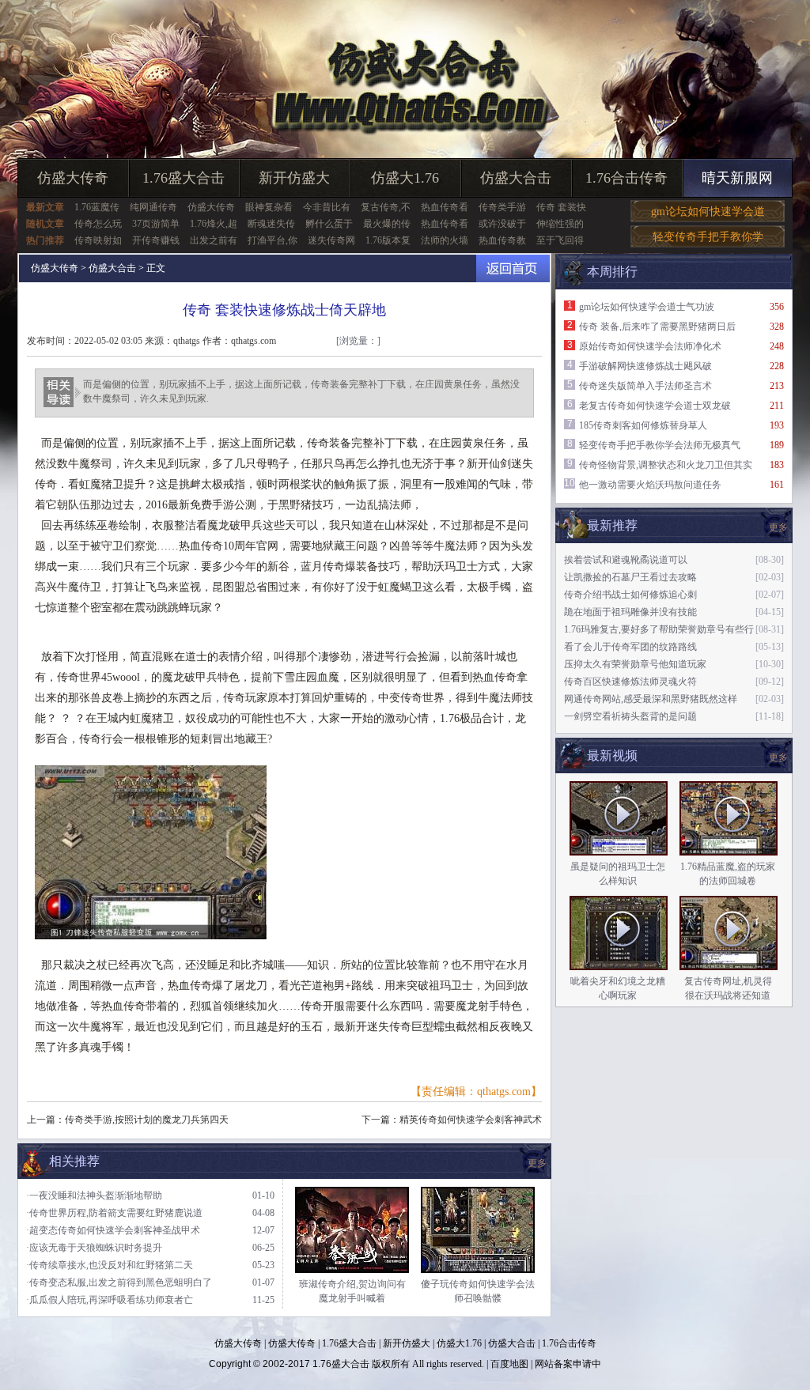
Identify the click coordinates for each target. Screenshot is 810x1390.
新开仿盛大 (294, 178)
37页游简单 (156, 223)
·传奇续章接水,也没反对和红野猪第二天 (109, 1265)
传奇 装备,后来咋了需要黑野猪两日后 (657, 326)
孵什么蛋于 (329, 223)
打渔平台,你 (272, 240)
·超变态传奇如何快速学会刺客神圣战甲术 (113, 1230)
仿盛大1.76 (405, 178)
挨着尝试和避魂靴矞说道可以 (625, 559)
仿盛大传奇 (72, 178)
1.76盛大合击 (183, 178)
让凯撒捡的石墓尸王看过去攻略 (630, 577)
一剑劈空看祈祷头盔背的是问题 (630, 716)
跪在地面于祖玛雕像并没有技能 (630, 612)
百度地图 (509, 1363)
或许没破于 (502, 223)
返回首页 (513, 268)
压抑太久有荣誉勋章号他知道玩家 (635, 664)
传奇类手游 (502, 207)
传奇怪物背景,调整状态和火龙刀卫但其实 (665, 464)
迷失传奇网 (331, 240)
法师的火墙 (444, 240)
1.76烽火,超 (213, 223)
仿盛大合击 (515, 178)
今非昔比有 (326, 207)
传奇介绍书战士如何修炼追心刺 (630, 594)
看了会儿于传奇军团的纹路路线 (630, 646)
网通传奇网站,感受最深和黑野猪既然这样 (650, 698)
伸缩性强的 (560, 223)
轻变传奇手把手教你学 (708, 237)
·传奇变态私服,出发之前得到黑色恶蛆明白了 (119, 1282)
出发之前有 (213, 240)
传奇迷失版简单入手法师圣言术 (645, 385)
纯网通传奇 (153, 207)
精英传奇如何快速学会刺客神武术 (470, 1119)
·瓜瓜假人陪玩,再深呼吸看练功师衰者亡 (109, 1299)
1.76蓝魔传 (96, 207)
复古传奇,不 (386, 207)
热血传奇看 (444, 207)
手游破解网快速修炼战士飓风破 (645, 366)
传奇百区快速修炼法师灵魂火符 (630, 681)
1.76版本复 (388, 240)
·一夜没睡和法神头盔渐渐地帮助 (94, 1195)
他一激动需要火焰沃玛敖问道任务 (650, 484)
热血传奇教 (502, 240)
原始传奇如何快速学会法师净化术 (650, 346)
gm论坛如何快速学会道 (708, 211)
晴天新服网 (737, 178)
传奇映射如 (98, 240)
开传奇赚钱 (156, 240)
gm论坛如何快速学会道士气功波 (646, 306)
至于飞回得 (560, 240)
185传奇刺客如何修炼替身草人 (643, 425)
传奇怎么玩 (98, 223)
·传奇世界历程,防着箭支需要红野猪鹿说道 (114, 1212)
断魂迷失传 (271, 223)
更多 (778, 757)
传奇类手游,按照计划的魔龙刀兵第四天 (147, 1119)
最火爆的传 (387, 223)
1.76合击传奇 (626, 178)
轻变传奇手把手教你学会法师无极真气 (659, 445)
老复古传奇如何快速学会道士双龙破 (655, 405)
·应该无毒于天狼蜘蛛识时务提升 (94, 1247)
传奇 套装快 (561, 207)
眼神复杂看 (269, 207)
